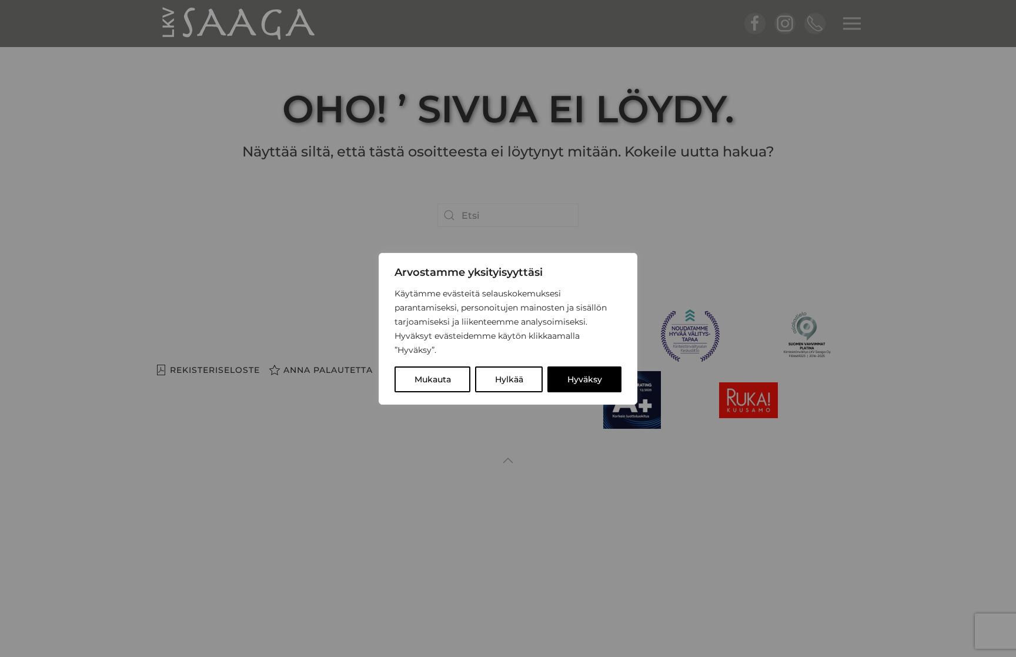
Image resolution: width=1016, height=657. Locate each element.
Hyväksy (584, 379)
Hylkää (509, 379)
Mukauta (433, 379)
